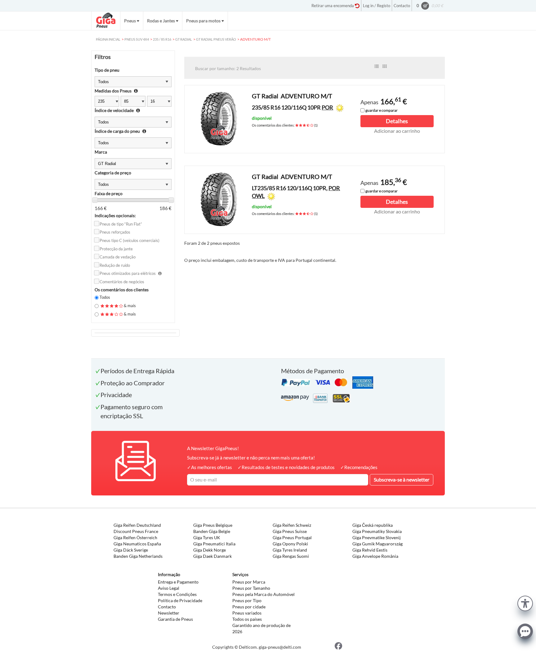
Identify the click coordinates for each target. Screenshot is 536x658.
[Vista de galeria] (385, 66)
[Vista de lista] (377, 66)
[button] (525, 603)
